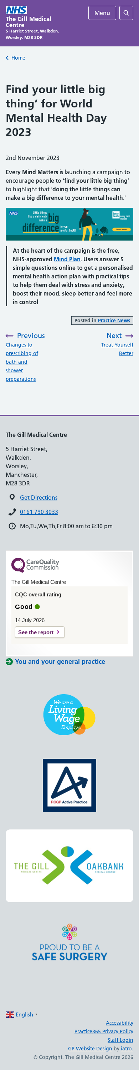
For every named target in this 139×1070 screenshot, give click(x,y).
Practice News (114, 320)
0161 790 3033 (39, 511)
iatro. (127, 1048)
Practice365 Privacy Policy (103, 1031)
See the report (35, 632)
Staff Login (120, 1040)
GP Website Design (90, 1048)
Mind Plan (67, 259)
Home (18, 58)
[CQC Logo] (35, 571)
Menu (102, 12)
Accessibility (119, 1023)
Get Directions (38, 497)
